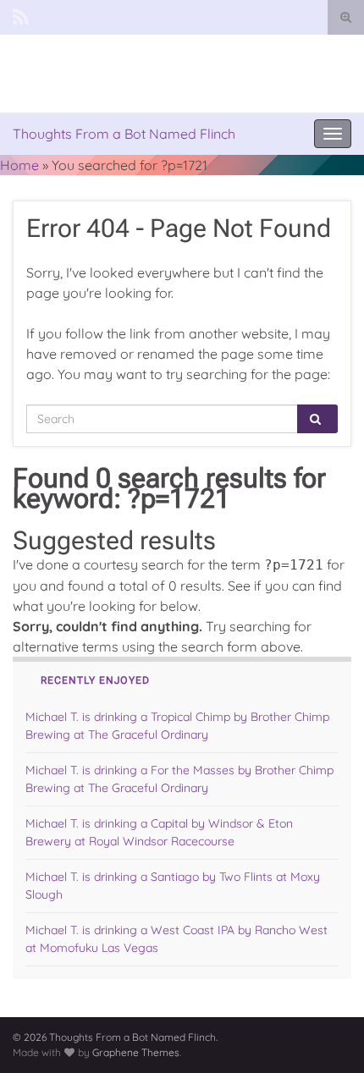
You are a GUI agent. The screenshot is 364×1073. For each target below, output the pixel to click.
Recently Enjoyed (95, 680)
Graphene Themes (135, 1052)
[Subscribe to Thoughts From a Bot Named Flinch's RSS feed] (21, 14)
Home (19, 165)
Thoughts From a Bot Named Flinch (124, 133)
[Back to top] (326, 1035)
